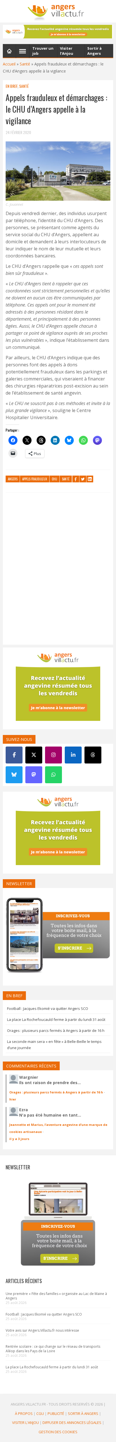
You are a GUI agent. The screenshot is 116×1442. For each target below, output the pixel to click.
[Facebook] (14, 755)
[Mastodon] (33, 774)
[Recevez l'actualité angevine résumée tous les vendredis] (58, 31)
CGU (40, 1413)
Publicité (56, 1413)
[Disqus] (58, 569)
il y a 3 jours (19, 1139)
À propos (24, 1413)
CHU (54, 479)
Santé (25, 64)
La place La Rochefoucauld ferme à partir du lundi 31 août (56, 1019)
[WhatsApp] (53, 774)
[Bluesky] (14, 774)
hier (12, 1099)
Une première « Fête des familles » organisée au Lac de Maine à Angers (56, 1296)
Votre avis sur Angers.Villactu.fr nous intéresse (42, 1330)
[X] (33, 755)
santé (66, 479)
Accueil (9, 64)
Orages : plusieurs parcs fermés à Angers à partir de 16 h (55, 1030)
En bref (11, 86)
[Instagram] (53, 755)
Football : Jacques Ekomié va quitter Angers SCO (47, 1008)
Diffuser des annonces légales (72, 1422)
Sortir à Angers (83, 1413)
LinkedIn (89, 479)
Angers (12, 479)
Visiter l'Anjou (25, 1422)
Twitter (82, 479)
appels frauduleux (34, 479)
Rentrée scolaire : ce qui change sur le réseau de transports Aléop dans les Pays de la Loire (53, 1348)
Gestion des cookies (58, 1431)
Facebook (75, 479)
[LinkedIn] (73, 755)
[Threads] (92, 755)
